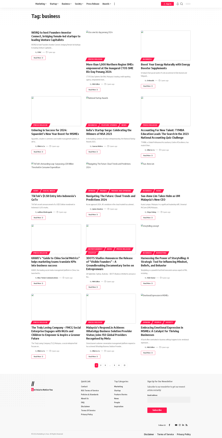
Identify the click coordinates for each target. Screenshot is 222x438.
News (124, 125)
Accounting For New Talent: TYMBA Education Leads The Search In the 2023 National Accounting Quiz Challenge (165, 133)
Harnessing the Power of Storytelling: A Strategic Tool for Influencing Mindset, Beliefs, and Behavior (165, 261)
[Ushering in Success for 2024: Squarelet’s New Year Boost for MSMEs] (56, 111)
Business (147, 59)
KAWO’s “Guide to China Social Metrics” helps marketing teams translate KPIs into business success (55, 261)
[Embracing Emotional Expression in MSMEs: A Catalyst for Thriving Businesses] (166, 309)
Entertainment (95, 249)
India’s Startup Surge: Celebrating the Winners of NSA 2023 (108, 132)
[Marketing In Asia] (37, 425)
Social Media (49, 191)
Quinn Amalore (97, 209)
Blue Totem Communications (47, 278)
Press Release (95, 59)
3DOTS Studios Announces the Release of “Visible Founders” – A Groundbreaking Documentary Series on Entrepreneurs (110, 263)
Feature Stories (109, 125)
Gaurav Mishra (97, 146)
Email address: (152, 395)
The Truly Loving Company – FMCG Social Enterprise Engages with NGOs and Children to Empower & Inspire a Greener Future (56, 333)
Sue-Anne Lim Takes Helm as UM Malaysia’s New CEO (160, 197)
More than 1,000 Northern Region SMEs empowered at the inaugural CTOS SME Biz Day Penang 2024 (109, 67)
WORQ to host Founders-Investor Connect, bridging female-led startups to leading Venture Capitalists (55, 36)
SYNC (39, 52)
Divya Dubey (151, 212)
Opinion (91, 191)
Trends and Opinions (121, 191)
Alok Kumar (151, 278)
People (158, 322)
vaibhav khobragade (44, 212)
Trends (103, 191)
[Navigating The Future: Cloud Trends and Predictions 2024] (111, 177)
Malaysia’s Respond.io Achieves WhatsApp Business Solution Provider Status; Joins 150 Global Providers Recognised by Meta (109, 333)
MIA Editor (96, 84)
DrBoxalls (150, 80)
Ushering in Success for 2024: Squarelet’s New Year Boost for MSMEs (55, 132)
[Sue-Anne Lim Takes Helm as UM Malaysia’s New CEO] (166, 177)
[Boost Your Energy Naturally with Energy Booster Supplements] (166, 45)
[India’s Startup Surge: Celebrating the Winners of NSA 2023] (111, 111)
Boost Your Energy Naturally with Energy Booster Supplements (165, 66)
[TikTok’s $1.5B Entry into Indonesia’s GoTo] (56, 177)
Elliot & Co (41, 146)
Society (169, 322)
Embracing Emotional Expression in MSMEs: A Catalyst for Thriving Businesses (162, 331)
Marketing (161, 253)
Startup (92, 253)
